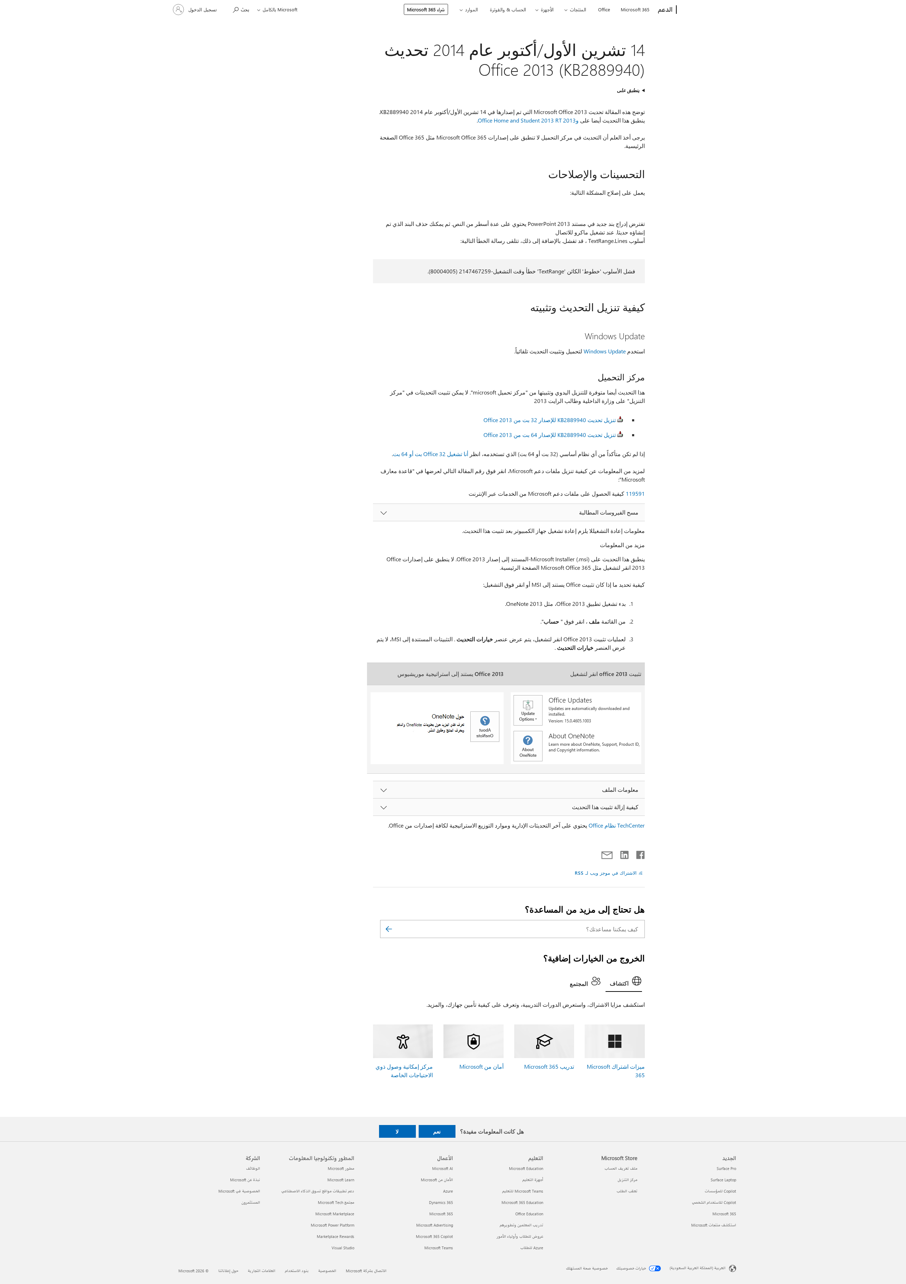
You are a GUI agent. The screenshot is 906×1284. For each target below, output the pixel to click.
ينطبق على (628, 90)
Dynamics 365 (441, 1202)
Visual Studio (343, 1247)
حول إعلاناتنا (228, 1270)
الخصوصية (327, 1270)
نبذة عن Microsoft (245, 1179)
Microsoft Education (526, 1168)
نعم (437, 1131)
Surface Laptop (723, 1179)
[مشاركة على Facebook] (640, 853)
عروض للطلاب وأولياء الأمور (520, 1236)
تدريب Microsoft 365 (549, 1066)
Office (604, 9)
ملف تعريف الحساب (620, 1168)
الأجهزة (547, 9)
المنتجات (578, 9)
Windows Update (605, 351)
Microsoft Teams (438, 1247)
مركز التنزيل (627, 1179)
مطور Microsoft (341, 1168)
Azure (448, 1191)
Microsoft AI (442, 1168)
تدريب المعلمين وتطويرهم (521, 1225)
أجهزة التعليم (532, 1179)
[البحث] (389, 929)
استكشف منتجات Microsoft (713, 1225)
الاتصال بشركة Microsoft (366, 1270)
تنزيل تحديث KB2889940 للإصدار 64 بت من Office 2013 (549, 434)
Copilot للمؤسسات (720, 1191)
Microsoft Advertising (434, 1225)
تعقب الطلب (627, 1191)
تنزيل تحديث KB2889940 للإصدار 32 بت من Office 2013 (549, 420)
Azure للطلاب (531, 1247)
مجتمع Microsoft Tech (336, 1202)
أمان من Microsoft (481, 1066)
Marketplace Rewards (335, 1236)
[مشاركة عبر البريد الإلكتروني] (610, 853)
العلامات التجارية (261, 1270)
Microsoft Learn (340, 1179)
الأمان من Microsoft (437, 1179)
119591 (635, 493)
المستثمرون (250, 1202)
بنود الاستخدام (297, 1270)
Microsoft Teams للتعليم (522, 1191)
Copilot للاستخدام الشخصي (714, 1202)
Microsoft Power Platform (332, 1225)
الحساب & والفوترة (508, 9)
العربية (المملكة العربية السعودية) (698, 1268)
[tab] (624, 982)
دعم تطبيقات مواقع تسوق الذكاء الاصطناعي (317, 1191)
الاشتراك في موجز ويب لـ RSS (606, 873)
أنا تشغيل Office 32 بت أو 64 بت (430, 454)
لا (397, 1131)
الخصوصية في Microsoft (239, 1191)
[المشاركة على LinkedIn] (627, 853)
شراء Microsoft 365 (426, 9)
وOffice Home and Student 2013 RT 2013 (528, 120)
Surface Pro (726, 1168)
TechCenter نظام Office (617, 825)
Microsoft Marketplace (334, 1213)
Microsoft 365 (635, 9)
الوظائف (253, 1168)
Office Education (529, 1213)
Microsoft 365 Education (522, 1202)
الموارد (471, 9)
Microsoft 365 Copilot (434, 1236)
